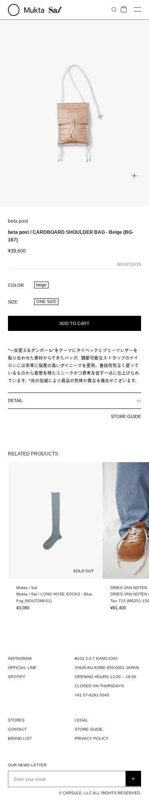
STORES (16, 720)
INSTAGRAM (19, 658)
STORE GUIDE (126, 416)
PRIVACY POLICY (91, 738)
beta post (18, 221)
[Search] (114, 9)
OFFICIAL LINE (22, 667)
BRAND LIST (20, 738)
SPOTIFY (16, 677)
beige (41, 284)
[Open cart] (124, 9)
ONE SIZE (46, 301)
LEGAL (81, 720)
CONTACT (17, 729)
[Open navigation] (137, 9)
